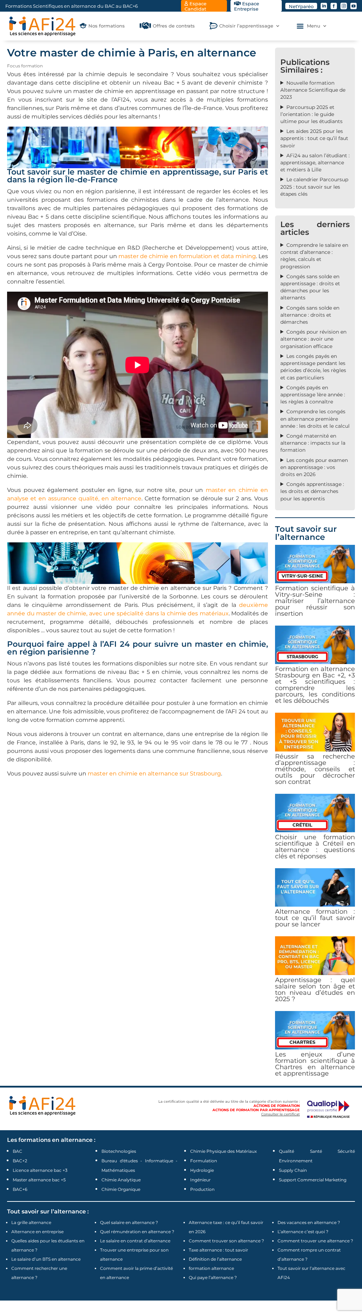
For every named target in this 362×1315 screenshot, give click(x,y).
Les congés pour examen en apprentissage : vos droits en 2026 (314, 467)
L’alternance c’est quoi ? (303, 1231)
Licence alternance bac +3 (40, 1170)
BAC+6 (20, 1189)
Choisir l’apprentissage (246, 26)
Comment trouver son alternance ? (226, 1240)
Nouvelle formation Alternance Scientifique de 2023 (312, 90)
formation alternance (211, 1268)
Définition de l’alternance (215, 1259)
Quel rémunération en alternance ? (137, 1231)
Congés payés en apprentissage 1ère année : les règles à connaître (312, 394)
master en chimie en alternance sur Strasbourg (154, 773)
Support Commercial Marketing (312, 1179)
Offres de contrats (174, 26)
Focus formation (25, 65)
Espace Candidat (195, 6)
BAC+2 (20, 1160)
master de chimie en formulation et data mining (187, 256)
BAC (17, 1151)
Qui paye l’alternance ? (213, 1277)
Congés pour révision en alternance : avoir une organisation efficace (313, 339)
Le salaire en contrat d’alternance (135, 1240)
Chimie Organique (120, 1189)
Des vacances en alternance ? (309, 1222)
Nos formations (106, 26)
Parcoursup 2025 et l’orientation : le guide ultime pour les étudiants (311, 114)
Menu (313, 26)
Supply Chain (293, 1170)
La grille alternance (31, 1222)
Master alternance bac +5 (39, 1179)
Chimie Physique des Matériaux (223, 1151)
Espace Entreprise (246, 6)
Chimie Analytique (121, 1179)
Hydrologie (202, 1170)
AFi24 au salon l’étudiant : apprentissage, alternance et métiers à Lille (315, 162)
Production (202, 1189)
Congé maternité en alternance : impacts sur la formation (312, 443)
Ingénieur (200, 1179)
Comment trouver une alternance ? (315, 1240)
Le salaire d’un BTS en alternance (46, 1259)
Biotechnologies (118, 1151)
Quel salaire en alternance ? (129, 1222)
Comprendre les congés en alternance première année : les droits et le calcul (315, 418)
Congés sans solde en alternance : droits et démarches (309, 315)
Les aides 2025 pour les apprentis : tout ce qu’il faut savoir (314, 138)
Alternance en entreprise (37, 1231)
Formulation (203, 1160)
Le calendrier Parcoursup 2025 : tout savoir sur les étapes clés (314, 186)
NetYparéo (301, 6)
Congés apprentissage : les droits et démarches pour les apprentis (312, 491)
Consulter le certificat (280, 1114)
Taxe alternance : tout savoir (218, 1250)
